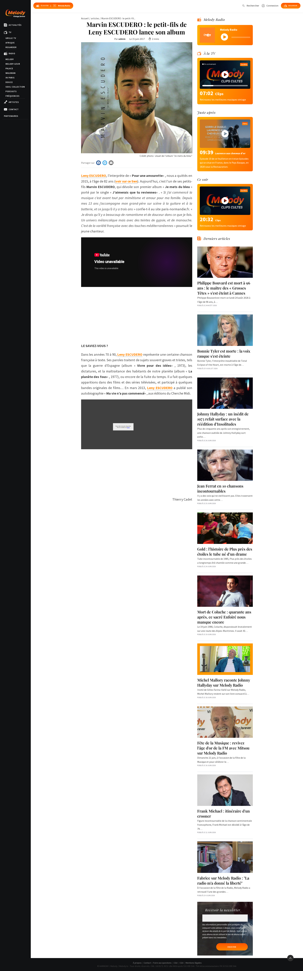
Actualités (15, 25)
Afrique (10, 42)
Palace (9, 68)
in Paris (10, 77)
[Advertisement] (136, 318)
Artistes (14, 102)
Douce (9, 82)
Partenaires (11, 116)
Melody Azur (13, 64)
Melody (10, 59)
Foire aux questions (162, 962)
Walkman (11, 73)
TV (10, 32)
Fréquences (12, 96)
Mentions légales (194, 962)
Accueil (85, 18)
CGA (182, 962)
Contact (14, 109)
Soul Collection (15, 86)
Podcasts (11, 91)
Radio (12, 53)
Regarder (11, 47)
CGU (176, 962)
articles (95, 18)
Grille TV (11, 38)
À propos (137, 962)
